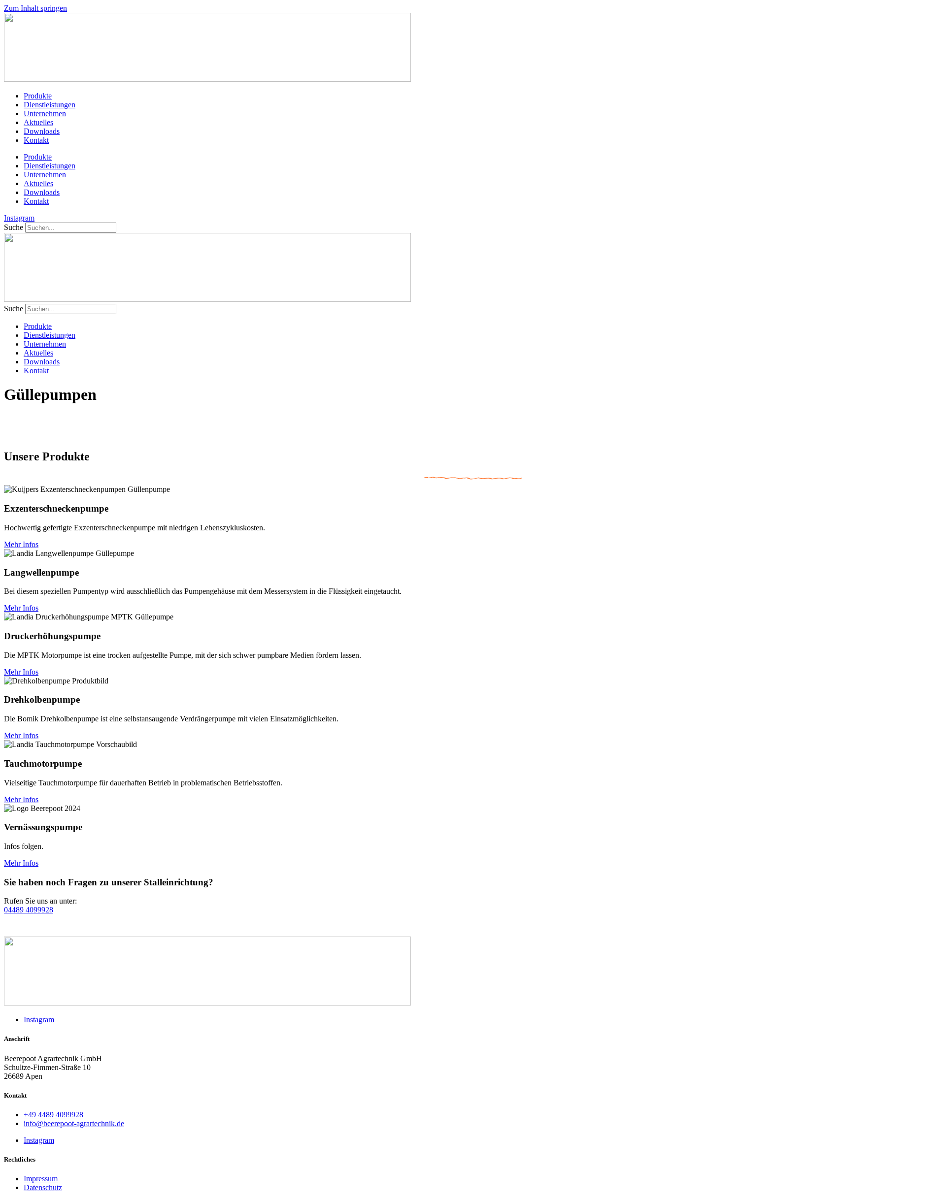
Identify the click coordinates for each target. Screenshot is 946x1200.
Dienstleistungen (49, 104)
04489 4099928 (28, 910)
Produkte (38, 96)
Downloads (42, 131)
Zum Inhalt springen (35, 8)
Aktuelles (38, 122)
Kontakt (36, 140)
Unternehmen (45, 113)
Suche (13, 227)
